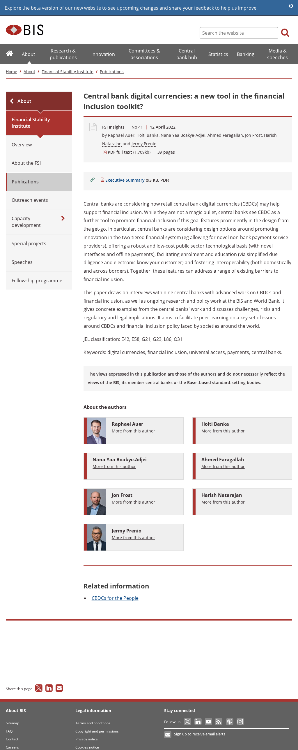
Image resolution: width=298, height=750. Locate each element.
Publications (112, 71)
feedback (204, 8)
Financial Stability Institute (67, 71)
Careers (12, 747)
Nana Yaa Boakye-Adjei (183, 135)
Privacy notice (86, 739)
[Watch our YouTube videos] (209, 722)
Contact (12, 739)
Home (11, 71)
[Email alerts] (168, 735)
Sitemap (12, 723)
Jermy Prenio (144, 143)
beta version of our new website (66, 8)
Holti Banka (147, 135)
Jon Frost (253, 135)
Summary (124, 180)
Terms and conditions (92, 723)
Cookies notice (87, 747)
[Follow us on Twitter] (188, 722)
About (29, 71)
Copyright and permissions (97, 731)
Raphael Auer (121, 135)
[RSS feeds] (219, 722)
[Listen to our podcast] (229, 722)
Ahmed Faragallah (225, 135)
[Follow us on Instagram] (240, 722)
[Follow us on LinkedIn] (198, 722)
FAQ (9, 731)
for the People (115, 598)
